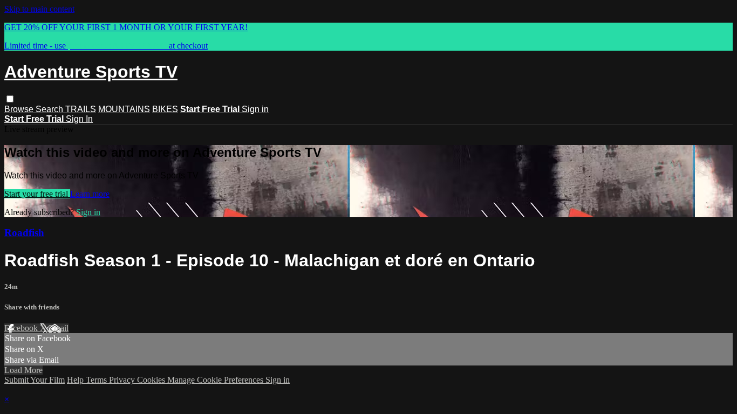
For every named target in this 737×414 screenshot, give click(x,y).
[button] (9, 98)
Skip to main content (39, 8)
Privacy (123, 379)
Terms (97, 379)
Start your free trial (37, 193)
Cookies (152, 379)
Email (59, 328)
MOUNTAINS (124, 109)
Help (76, 379)
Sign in (255, 109)
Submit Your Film (34, 379)
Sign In (79, 118)
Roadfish (24, 232)
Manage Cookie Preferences (216, 379)
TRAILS (80, 109)
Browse (20, 109)
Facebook (22, 328)
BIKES (165, 109)
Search (50, 109)
